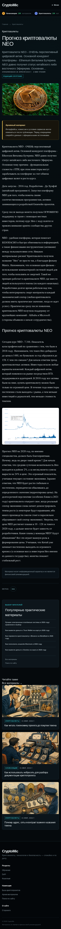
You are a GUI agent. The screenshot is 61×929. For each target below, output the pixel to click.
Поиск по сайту (11, 663)
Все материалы (11, 659)
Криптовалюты (17, 24)
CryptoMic (10, 5)
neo (13, 589)
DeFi (4, 874)
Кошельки (6, 879)
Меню (56, 5)
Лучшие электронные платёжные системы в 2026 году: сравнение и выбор (27, 623)
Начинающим (11, 768)
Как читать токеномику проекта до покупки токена (30, 725)
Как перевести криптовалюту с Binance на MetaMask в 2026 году (29, 637)
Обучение (6, 870)
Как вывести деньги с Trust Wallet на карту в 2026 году (27, 630)
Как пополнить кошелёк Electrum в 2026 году (23, 644)
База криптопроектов (11, 890)
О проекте (6, 910)
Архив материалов (10, 894)
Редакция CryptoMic (12, 76)
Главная (5, 24)
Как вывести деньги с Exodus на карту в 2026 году (25, 650)
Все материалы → (12, 683)
